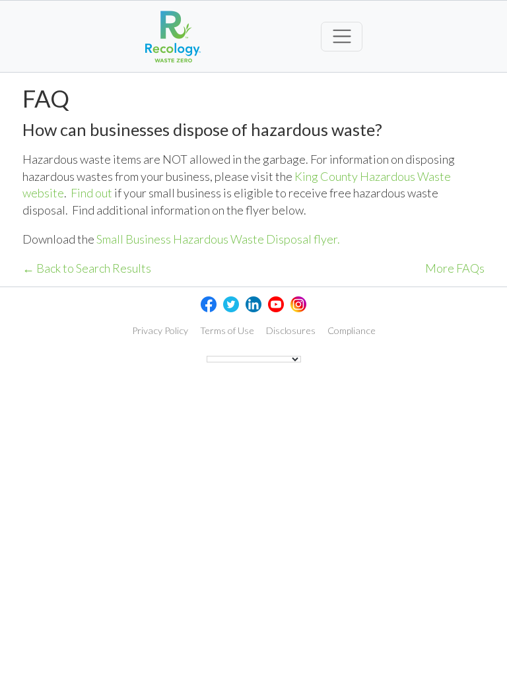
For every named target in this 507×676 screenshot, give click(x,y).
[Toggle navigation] (341, 36)
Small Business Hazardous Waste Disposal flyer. (218, 239)
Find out (91, 193)
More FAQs (455, 268)
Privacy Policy (160, 330)
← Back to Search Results (86, 268)
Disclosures (291, 330)
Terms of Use (227, 330)
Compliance (351, 330)
